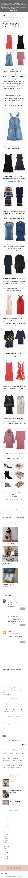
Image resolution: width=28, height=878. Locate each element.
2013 (5, 856)
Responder (23, 608)
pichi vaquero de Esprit (11, 95)
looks (4, 753)
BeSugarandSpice (14, 600)
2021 (5, 817)
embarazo (5, 770)
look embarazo (10, 767)
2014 (5, 854)
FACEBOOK (22, 706)
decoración (10, 753)
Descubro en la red (7, 765)
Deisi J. (10, 631)
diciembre (6, 827)
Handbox (20, 760)
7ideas (4, 758)
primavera (15, 758)
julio (4, 836)
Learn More (12, 10)
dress (21, 511)
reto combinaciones (17, 765)
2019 (5, 821)
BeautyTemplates (17, 876)
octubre (5, 831)
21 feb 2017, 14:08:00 (13, 602)
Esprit (9, 76)
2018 (5, 823)
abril (5, 842)
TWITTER (21, 711)
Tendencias (17, 753)
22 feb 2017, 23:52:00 (13, 633)
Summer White (13, 779)
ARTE (4, 767)
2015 (5, 852)
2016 (5, 850)
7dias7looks (6, 760)
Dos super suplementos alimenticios (15, 791)
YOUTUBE (14, 711)
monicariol (6, 31)
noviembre (6, 829)
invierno (9, 758)
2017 (5, 825)
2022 (5, 815)
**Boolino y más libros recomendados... (8, 585)
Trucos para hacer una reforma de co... (8, 563)
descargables (19, 767)
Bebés (14, 763)
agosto (5, 834)
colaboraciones (15, 511)
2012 (5, 858)
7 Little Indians (13, 770)
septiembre (6, 832)
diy (22, 753)
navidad (5, 763)
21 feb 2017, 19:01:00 (13, 616)
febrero (5, 846)
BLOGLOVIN (6, 711)
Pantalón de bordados (8, 543)
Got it (18, 10)
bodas (10, 763)
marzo (5, 844)
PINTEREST (14, 706)
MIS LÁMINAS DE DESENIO (16, 801)
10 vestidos (5, 21)
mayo (5, 840)
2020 (5, 819)
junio (5, 838)
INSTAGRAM (6, 706)
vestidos (5, 513)
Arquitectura (13, 760)
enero (5, 848)
